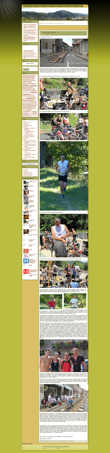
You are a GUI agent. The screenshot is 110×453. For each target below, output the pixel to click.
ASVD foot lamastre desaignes (29, 76)
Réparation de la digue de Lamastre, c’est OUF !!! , (30, 25)
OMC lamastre (33, 106)
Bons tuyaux (26, 124)
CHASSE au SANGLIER (31, 201)
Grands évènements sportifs (30, 154)
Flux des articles (27, 172)
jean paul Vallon (29, 96)
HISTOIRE (25, 126)
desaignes (32, 83)
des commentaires (28, 173)
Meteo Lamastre (30, 63)
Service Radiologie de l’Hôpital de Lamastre (32, 225)
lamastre (31, 98)
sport (31, 111)
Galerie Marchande (28, 125)
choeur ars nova (26, 80)
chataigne (33, 79)
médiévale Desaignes (30, 105)
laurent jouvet (28, 100)
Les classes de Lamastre (29, 135)
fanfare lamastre (31, 88)
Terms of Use (51, 446)
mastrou (28, 104)
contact (24, 158)
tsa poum (30, 113)
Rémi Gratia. (31, 190)
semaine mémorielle (27, 110)
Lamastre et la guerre (28, 133)
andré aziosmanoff (26, 75)
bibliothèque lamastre (29, 77)
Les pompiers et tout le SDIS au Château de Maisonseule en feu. (33, 271)
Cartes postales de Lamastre (30, 140)
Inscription (25, 169)
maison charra (30, 101)
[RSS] (23, 447)
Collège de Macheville (28, 147)
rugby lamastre (27, 108)
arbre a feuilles (33, 75)
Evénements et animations (32, 240)
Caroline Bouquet (27, 78)
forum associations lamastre (29, 89)
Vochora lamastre (33, 114)
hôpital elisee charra (27, 92)
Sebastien (25, 24)
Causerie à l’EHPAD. (27, 36)
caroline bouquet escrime (29, 79)
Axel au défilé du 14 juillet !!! (29, 52)
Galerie (24, 139)
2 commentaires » (70, 441)
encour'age (26, 87)
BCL (26, 151)
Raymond (53, 34)
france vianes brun (26, 90)
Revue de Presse (27, 122)
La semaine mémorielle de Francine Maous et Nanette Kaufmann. (29, 37)
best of (24, 121)
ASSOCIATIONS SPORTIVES (29, 150)
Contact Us (45, 446)
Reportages (47, 441)
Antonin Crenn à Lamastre (28, 55)
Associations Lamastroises (29, 156)
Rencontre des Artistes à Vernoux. (30, 53)
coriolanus (25, 26)
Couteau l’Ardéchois (33, 234)
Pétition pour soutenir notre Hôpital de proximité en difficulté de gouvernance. (33, 261)
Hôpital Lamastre (30, 93)
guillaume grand (33, 90)
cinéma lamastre (32, 80)
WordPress (57, 451)
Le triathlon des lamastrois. (49, 32)
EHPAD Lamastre (30, 85)
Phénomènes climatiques (29, 136)
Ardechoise (27, 155)
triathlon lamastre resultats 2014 (59, 441)
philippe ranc (25, 107)
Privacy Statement (65, 446)
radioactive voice (32, 107)
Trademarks (57, 446)
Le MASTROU (26, 137)
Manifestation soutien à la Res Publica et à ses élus (29, 27)
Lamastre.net (80, 18)
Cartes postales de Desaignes (30, 144)
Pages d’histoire (27, 130)
